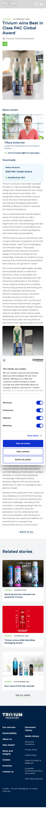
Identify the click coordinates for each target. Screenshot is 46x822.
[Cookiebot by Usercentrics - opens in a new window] (32, 360)
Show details (32, 436)
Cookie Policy (31, 755)
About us (7, 739)
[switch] (39, 410)
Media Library (32, 736)
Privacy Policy (31, 750)
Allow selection (23, 451)
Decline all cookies (23, 460)
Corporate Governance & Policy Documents (34, 771)
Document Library (30, 728)
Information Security (34, 779)
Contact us (8, 772)
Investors (7, 766)
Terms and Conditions (29, 743)
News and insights (7, 752)
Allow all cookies (23, 443)
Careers (6, 760)
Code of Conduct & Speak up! (33, 762)
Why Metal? (8, 745)
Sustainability (9, 733)
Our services (8, 727)
